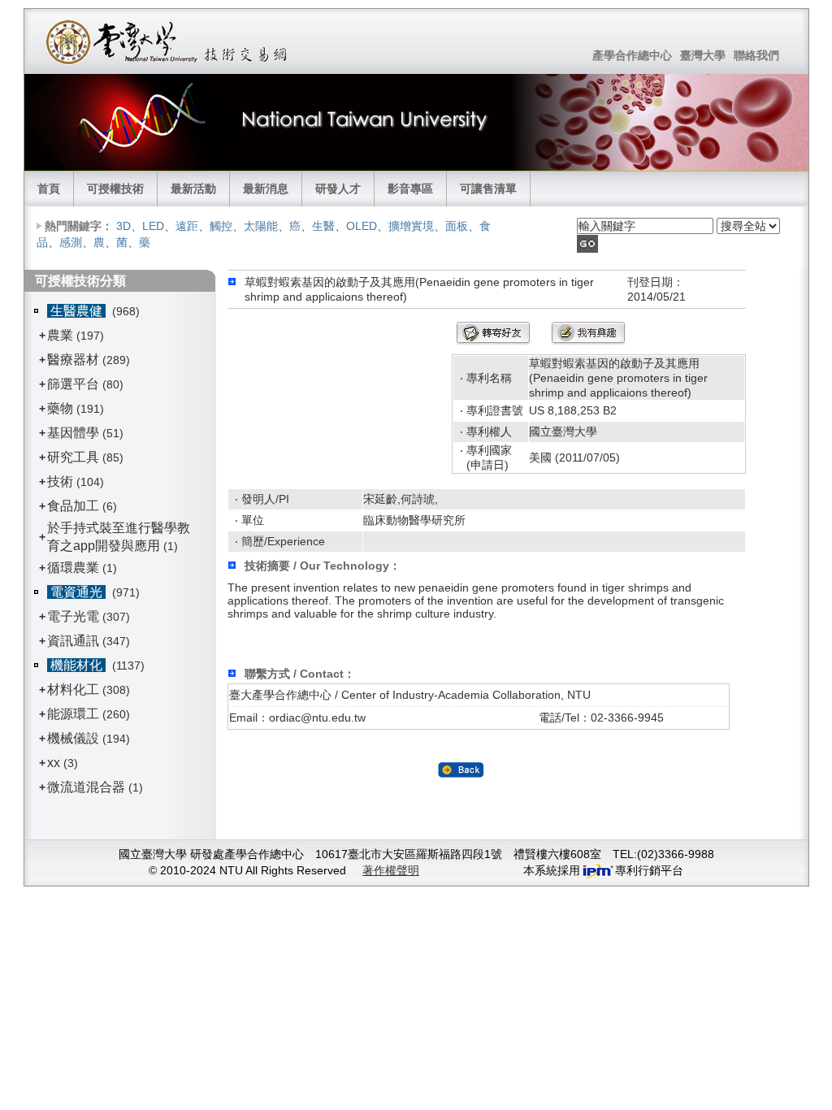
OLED (361, 225)
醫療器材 (74, 359)
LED (153, 225)
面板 (456, 225)
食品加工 (73, 506)
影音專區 (410, 188)
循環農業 (73, 568)
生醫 (323, 225)
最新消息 (265, 188)
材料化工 (73, 689)
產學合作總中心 (632, 55)
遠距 (187, 225)
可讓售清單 (488, 188)
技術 (60, 481)
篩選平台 (73, 384)
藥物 (60, 408)
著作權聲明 (390, 870)
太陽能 (261, 225)
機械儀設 (73, 738)
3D (123, 225)
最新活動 (193, 188)
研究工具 (73, 457)
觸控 (221, 225)
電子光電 (73, 616)
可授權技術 (115, 188)
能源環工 (73, 714)
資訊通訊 (73, 641)
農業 (60, 335)
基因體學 (73, 433)
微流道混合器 (86, 787)
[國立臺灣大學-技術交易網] (168, 41)
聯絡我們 (756, 55)
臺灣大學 (703, 55)
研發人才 (338, 188)
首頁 (48, 188)
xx (53, 763)
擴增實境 (411, 225)
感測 (70, 242)
